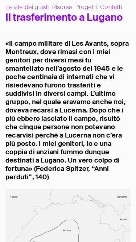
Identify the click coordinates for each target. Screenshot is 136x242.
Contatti (111, 7)
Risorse (62, 7)
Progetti (86, 7)
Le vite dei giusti (27, 7)
